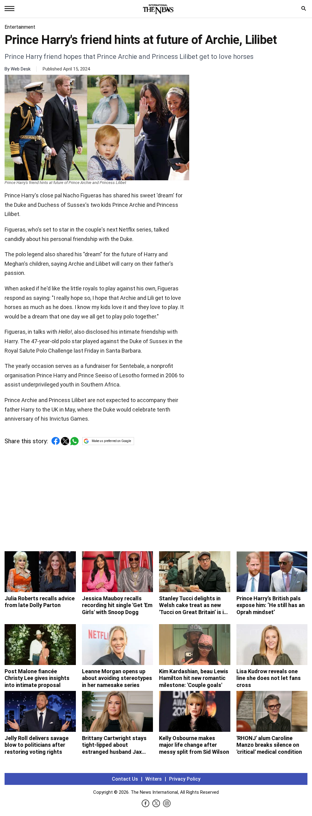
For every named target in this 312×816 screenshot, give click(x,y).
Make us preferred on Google (111, 441)
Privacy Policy (184, 779)
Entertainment (20, 27)
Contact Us (125, 779)
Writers (153, 779)
